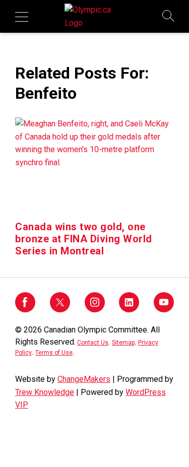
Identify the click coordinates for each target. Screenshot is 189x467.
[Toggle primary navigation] (22, 16)
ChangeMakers (83, 379)
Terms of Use (54, 352)
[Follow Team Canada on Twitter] (60, 309)
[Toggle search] (168, 16)
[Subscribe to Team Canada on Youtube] (164, 309)
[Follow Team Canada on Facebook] (25, 309)
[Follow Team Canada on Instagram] (95, 309)
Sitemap (123, 342)
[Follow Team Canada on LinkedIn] (129, 309)
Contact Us (92, 342)
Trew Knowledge (44, 392)
